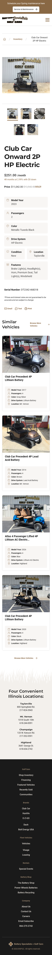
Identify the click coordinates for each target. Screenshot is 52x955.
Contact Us (26, 911)
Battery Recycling (26, 892)
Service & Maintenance (24, 9)
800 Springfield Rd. (26, 707)
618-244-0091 (26, 723)
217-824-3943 (26, 710)
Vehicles (26, 843)
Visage (26, 850)
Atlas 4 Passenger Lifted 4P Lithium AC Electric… (21, 538)
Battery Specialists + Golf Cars (28, 944)
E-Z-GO (26, 818)
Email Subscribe (26, 921)
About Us (26, 906)
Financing (26, 780)
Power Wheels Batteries (26, 887)
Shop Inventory (26, 775)
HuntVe (26, 813)
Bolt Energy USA (26, 829)
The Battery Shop (26, 883)
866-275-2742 (26, 926)
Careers (26, 916)
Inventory (17, 39)
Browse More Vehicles (35, 324)
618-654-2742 (26, 749)
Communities (26, 794)
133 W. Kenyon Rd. (26, 733)
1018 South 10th (26, 720)
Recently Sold (26, 789)
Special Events (26, 869)
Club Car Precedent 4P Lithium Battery (18, 378)
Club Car (26, 808)
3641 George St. (26, 745)
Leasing (26, 855)
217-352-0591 (26, 736)
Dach (26, 824)
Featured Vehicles (26, 785)
